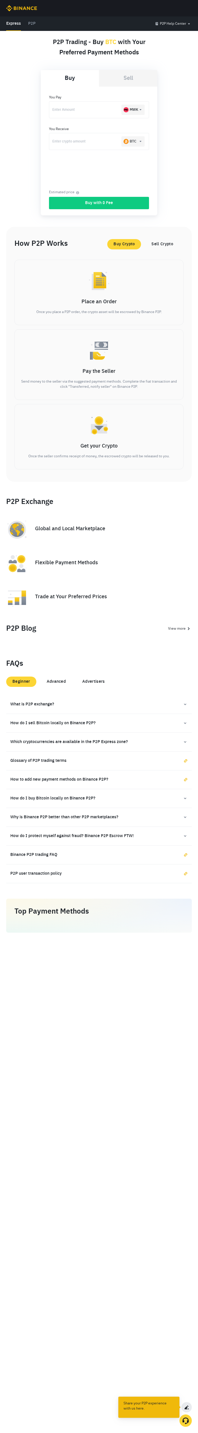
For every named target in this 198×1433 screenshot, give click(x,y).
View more (177, 628)
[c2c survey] (187, 1407)
